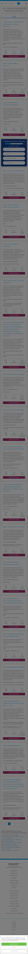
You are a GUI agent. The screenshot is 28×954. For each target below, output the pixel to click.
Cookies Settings (13, 950)
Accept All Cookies (14, 944)
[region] (14, 944)
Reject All (14, 947)
